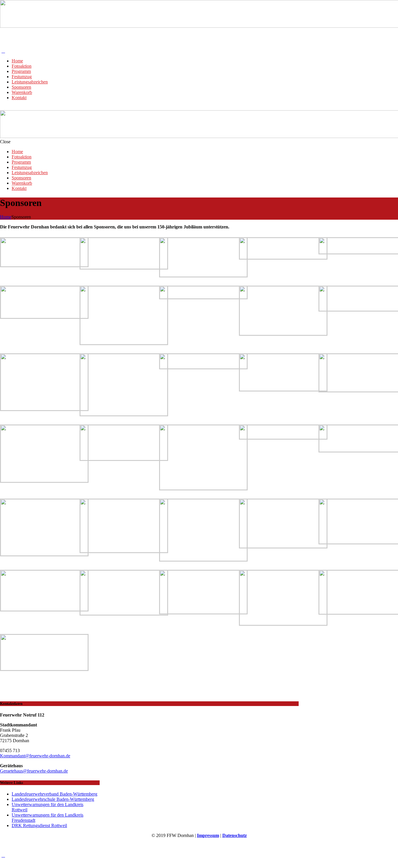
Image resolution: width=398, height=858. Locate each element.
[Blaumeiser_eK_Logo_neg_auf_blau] (124, 342)
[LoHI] (203, 612)
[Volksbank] (203, 297)
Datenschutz (234, 835)
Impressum (208, 835)
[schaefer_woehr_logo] (124, 414)
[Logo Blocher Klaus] (203, 488)
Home (5, 216)
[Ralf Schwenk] (44, 480)
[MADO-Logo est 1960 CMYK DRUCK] (44, 554)
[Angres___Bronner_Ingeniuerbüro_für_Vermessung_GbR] (124, 550)
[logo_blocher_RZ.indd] (44, 609)
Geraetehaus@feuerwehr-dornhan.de (34, 770)
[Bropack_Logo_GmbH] (44, 316)
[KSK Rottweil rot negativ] (124, 458)
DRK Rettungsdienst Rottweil (39, 825)
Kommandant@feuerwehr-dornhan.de (35, 755)
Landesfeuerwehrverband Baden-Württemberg (54, 793)
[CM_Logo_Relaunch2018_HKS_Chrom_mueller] (283, 333)
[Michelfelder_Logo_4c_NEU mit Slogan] (203, 367)
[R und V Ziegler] (44, 668)
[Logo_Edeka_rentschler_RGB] (283, 437)
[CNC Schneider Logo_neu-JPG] (283, 257)
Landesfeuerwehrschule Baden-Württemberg (53, 799)
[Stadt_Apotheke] (124, 267)
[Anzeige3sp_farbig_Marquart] (203, 275)
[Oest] (283, 389)
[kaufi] (124, 613)
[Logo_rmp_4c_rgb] (44, 265)
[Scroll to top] (3, 855)
